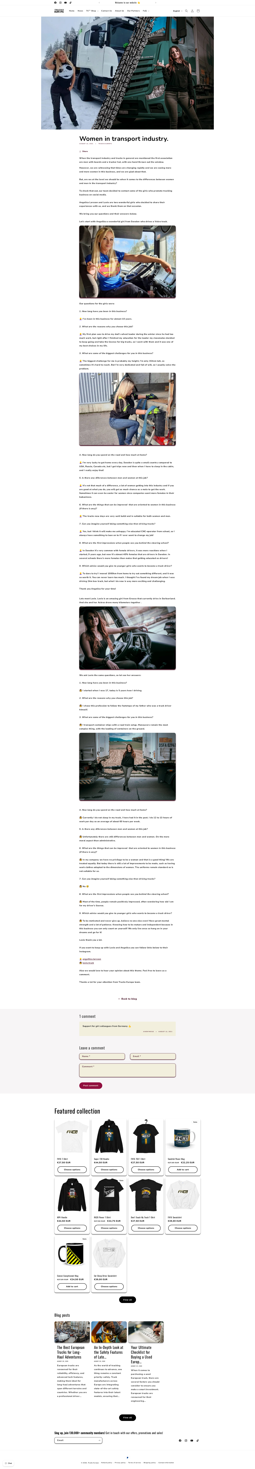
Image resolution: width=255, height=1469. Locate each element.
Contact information (166, 1463)
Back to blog (129, 998)
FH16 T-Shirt (62, 1159)
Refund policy (106, 1463)
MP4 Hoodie (62, 1217)
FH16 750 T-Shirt (138, 1159)
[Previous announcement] (99, 2)
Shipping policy (150, 1463)
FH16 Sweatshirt (175, 1217)
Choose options (72, 1169)
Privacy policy (120, 1463)
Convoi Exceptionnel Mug (67, 1276)
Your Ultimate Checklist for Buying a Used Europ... (141, 1354)
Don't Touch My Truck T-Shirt (143, 1217)
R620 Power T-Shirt (102, 1217)
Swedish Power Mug (176, 1159)
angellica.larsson (92, 959)
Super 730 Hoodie (101, 1159)
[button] (92, 11)
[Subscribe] (99, 1440)
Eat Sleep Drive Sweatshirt (105, 1276)
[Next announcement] (156, 2)
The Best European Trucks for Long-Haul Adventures (70, 1352)
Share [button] (85, 151)
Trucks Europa (93, 1463)
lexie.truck (88, 962)
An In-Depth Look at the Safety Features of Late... (108, 1352)
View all (127, 1299)
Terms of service (134, 1463)
